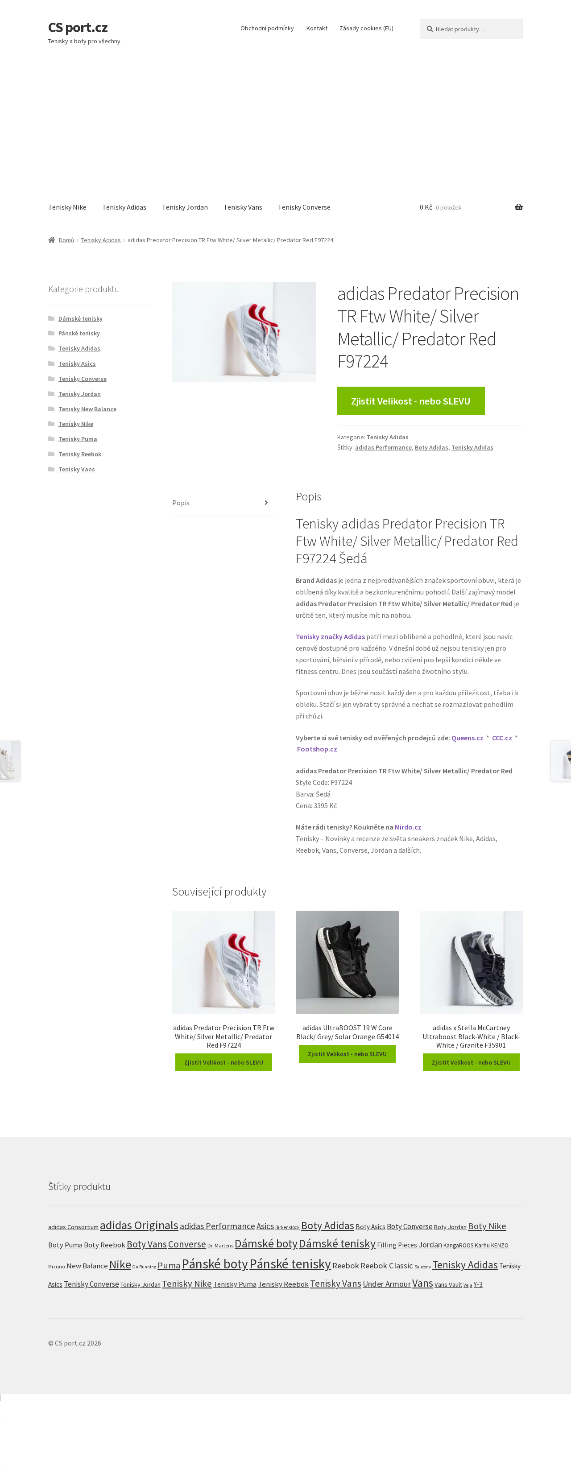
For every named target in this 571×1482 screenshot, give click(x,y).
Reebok (345, 1265)
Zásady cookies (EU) (366, 28)
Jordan (430, 1244)
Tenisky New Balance (87, 409)
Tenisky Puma (77, 439)
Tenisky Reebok (79, 454)
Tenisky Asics (77, 363)
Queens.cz (467, 737)
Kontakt (316, 28)
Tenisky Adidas (124, 206)
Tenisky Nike (67, 206)
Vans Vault (448, 1284)
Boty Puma (65, 1244)
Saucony (422, 1267)
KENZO (500, 1245)
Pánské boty (215, 1263)
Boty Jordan (450, 1227)
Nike (120, 1264)
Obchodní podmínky (267, 28)
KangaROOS (458, 1245)
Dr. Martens (220, 1245)
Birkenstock (287, 1227)
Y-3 (478, 1284)
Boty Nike (487, 1226)
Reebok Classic (386, 1265)
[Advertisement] (285, 123)
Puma (168, 1265)
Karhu (482, 1245)
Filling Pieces (397, 1245)
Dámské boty (266, 1243)
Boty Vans (147, 1244)
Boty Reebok (104, 1245)
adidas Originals (139, 1225)
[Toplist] (285, 1438)
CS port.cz (78, 27)
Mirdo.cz (408, 826)
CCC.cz (502, 737)
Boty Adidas (431, 447)
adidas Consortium (73, 1226)
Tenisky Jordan (185, 206)
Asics (265, 1226)
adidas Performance (383, 447)
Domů (66, 240)
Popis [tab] (181, 502)
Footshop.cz (317, 748)
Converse (187, 1244)
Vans (422, 1283)
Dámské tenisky (80, 318)
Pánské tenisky (79, 333)
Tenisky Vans (242, 206)
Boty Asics (370, 1226)
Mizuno (56, 1266)
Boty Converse (410, 1226)
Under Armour (387, 1284)
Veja (467, 1285)
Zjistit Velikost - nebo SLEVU (411, 401)
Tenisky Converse (304, 206)
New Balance (87, 1266)
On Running (144, 1267)
